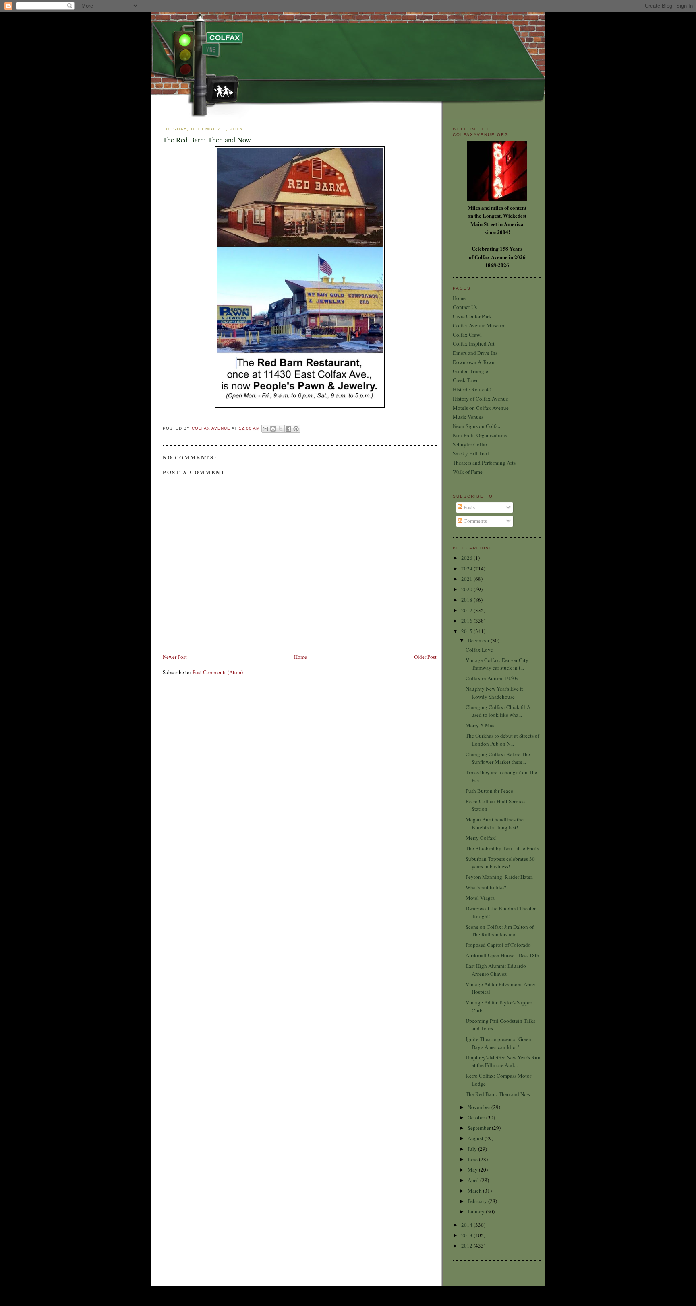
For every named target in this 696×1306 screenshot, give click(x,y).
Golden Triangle (470, 371)
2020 (467, 589)
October (477, 1117)
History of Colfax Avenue (480, 398)
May (473, 1169)
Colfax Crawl (467, 334)
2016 (467, 620)
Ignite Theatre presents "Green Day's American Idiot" (498, 1043)
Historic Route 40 (472, 389)
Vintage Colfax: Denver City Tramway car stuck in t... (497, 664)
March (475, 1190)
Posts (468, 507)
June (473, 1159)
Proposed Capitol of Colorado (498, 944)
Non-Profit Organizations (480, 435)
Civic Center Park (472, 316)
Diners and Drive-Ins (475, 352)
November (479, 1107)
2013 (467, 1235)
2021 (467, 578)
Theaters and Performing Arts (484, 462)
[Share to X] (281, 429)
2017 (467, 610)
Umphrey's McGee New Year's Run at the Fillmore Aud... (503, 1061)
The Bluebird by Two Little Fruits (502, 848)
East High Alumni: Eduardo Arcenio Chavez (496, 969)
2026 (467, 557)
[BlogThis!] (273, 429)
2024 (467, 568)
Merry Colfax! (481, 837)
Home (300, 656)
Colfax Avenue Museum (479, 325)
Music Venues (468, 416)
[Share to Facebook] (288, 429)
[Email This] (265, 429)
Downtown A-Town (474, 362)
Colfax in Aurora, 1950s (492, 678)
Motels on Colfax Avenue (481, 407)
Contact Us (465, 307)
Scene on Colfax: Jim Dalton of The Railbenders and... (500, 930)
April (474, 1180)
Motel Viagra (480, 897)
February (478, 1201)
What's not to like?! (487, 887)
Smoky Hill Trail (471, 453)
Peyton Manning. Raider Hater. (499, 876)
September (480, 1127)
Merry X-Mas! (481, 725)
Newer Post (175, 656)
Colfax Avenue (212, 428)
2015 (467, 631)
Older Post (425, 656)
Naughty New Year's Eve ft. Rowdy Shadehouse (495, 692)
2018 (467, 599)
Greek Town (466, 380)
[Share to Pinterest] (296, 429)
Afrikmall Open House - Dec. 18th (502, 955)
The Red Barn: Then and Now (498, 1094)
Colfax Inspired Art (474, 343)
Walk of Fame (468, 471)
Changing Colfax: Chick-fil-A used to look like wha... (498, 711)
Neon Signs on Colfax (477, 426)
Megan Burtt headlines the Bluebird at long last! (495, 823)
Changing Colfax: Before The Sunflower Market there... (498, 758)
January (477, 1211)
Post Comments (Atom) (218, 672)
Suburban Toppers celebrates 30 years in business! (500, 862)
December (479, 640)
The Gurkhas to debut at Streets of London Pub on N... (502, 739)
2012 (467, 1245)
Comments (474, 520)
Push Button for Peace (489, 790)
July (473, 1148)
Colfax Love (479, 649)
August (476, 1138)
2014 (467, 1224)
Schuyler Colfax (470, 444)
